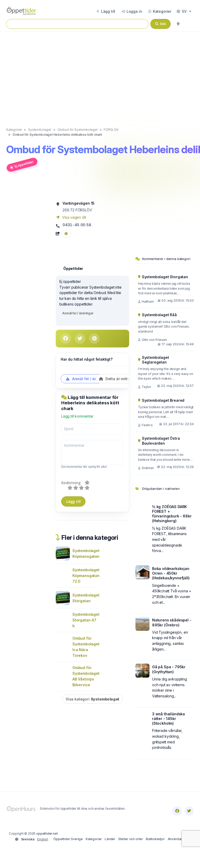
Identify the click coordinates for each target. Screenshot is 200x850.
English (42, 839)
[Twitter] (189, 811)
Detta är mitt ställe (121, 379)
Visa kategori (92, 699)
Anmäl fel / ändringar (77, 313)
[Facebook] (177, 811)
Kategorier (94, 839)
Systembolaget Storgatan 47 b (85, 620)
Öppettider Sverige (68, 839)
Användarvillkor (179, 839)
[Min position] (178, 24)
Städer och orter (130, 839)
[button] (184, 11)
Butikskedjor (155, 839)
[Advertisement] (100, 74)
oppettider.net (47, 833)
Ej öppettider (24, 164)
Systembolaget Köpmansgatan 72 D (85, 575)
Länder (110, 839)
